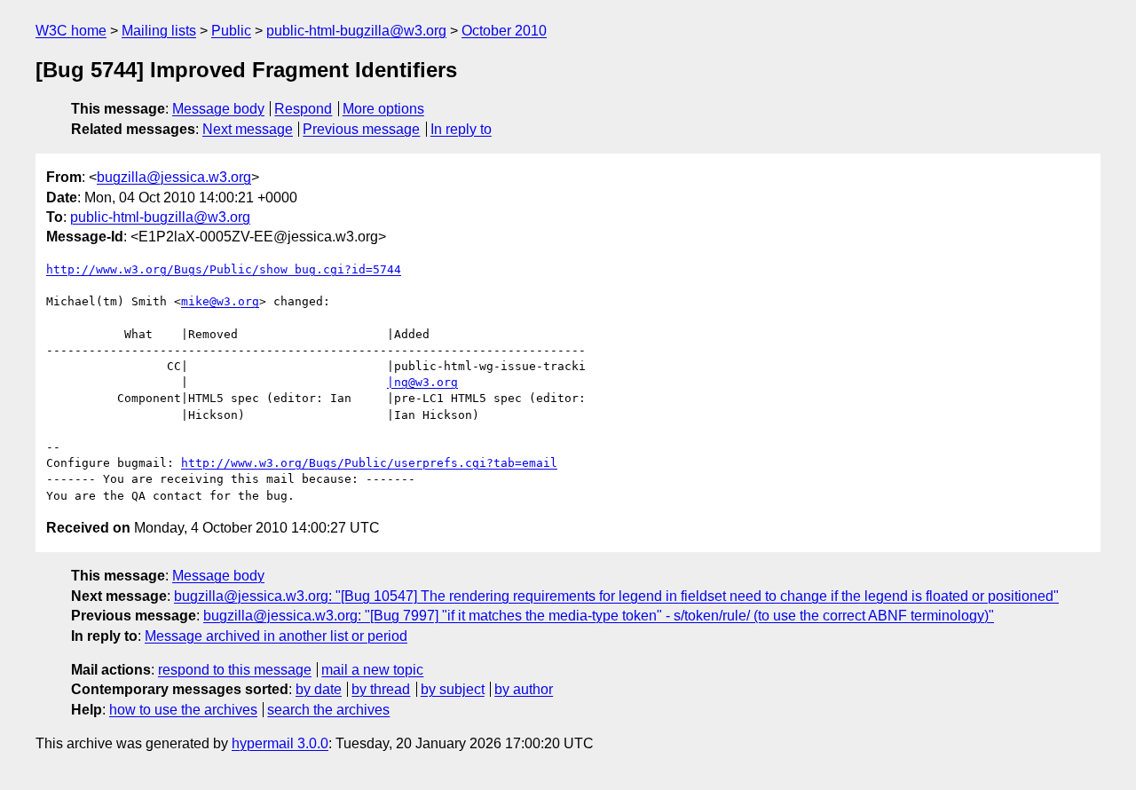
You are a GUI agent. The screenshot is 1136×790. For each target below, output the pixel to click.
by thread (380, 689)
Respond (303, 108)
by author (523, 689)
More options (383, 108)
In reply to (461, 129)
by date (319, 689)
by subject (453, 689)
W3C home (71, 30)
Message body (218, 108)
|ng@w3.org (422, 382)
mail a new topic (372, 669)
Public (231, 30)
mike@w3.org (220, 301)
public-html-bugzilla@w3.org (356, 30)
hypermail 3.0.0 (280, 743)
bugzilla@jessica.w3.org (174, 177)
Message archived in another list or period (276, 636)
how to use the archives (183, 709)
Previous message (361, 129)
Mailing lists (159, 30)
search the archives (328, 709)
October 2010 (504, 30)
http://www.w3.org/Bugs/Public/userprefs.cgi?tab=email (369, 463)
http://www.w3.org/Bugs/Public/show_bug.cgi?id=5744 (223, 269)
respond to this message (235, 669)
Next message (247, 129)
